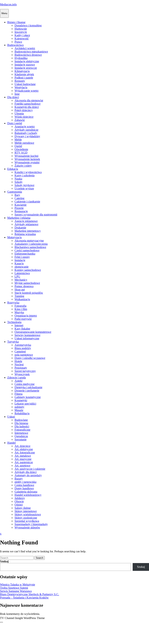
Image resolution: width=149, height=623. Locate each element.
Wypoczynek (22, 374)
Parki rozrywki (23, 318)
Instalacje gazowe (25, 64)
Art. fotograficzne (25, 452)
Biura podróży (23, 348)
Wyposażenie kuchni (26, 155)
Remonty (20, 80)
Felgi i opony (22, 256)
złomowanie (22, 266)
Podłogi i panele (24, 77)
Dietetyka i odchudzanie (28, 387)
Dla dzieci (13, 97)
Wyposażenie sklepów (27, 527)
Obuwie (19, 501)
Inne (17, 93)
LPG (17, 276)
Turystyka (13, 341)
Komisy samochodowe (28, 269)
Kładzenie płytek (24, 74)
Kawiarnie (21, 204)
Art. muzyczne (23, 459)
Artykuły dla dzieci (26, 472)
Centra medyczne (25, 384)
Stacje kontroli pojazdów (29, 292)
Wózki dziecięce (24, 116)
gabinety (19, 406)
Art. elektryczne (24, 449)
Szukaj (4, 561)
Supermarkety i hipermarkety (31, 524)
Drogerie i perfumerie (27, 390)
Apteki (18, 380)
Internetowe (21, 432)
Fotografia (20, 305)
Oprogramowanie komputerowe (33, 331)
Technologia (14, 322)
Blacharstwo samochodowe (30, 247)
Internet (19, 325)
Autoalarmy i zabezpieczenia (31, 243)
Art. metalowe (23, 455)
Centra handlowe (24, 485)
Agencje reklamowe (26, 221)
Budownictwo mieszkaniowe (31, 51)
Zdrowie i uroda (16, 377)
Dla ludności (22, 426)
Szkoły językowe (24, 185)
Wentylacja (21, 87)
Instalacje (20, 260)
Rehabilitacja (22, 413)
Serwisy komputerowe (27, 335)
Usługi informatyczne (27, 338)
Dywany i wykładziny (27, 136)
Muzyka (19, 312)
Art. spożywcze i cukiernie (30, 468)
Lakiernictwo (22, 273)
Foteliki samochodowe (28, 103)
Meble (18, 139)
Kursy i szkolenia (25, 175)
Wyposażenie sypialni (27, 162)
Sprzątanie (21, 439)
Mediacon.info (8, 4)
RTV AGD (21, 152)
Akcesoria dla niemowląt (29, 100)
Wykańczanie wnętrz (27, 90)
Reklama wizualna (25, 234)
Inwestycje (21, 32)
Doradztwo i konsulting (28, 25)
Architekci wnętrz (25, 48)
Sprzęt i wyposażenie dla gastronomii (36, 214)
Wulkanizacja (22, 299)
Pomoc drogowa (24, 286)
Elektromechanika (25, 253)
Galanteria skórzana (26, 491)
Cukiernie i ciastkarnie (27, 201)
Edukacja (12, 168)
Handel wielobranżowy (28, 494)
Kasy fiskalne (22, 328)
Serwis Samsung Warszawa (16, 591)
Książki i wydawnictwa (28, 172)
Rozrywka (13, 302)
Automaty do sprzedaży (28, 475)
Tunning (19, 296)
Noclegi (19, 364)
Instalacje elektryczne (27, 61)
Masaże (19, 410)
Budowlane (21, 419)
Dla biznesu (21, 423)
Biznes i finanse (16, 22)
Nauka (18, 178)
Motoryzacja (14, 237)
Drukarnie (20, 227)
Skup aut (20, 289)
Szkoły (19, 181)
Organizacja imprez (26, 315)
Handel (11, 442)
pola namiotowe (24, 354)
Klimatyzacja (22, 71)
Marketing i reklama (18, 217)
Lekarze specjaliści (25, 403)
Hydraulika (21, 58)
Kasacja (19, 263)
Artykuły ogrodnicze (26, 129)
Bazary (19, 478)
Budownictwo (15, 45)
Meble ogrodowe (24, 142)
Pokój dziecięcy (24, 110)
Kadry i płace (22, 35)
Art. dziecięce (22, 446)
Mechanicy (21, 279)
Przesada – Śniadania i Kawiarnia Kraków (24, 597)
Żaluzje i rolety (23, 165)
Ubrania (19, 113)
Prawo (18, 41)
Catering (19, 198)
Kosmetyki (21, 400)
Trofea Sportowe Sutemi (14, 587)
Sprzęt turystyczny (25, 371)
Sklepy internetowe (26, 511)
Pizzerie (19, 208)
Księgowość (22, 38)
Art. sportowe (22, 465)
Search (39, 558)
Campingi (20, 351)
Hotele (18, 361)
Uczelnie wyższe (24, 188)
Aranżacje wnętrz (25, 126)
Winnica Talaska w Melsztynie (17, 584)
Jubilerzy (20, 498)
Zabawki (20, 120)
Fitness (19, 393)
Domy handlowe (24, 488)
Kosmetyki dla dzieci (27, 106)
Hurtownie (21, 28)
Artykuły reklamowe (26, 224)
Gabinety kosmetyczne (28, 397)
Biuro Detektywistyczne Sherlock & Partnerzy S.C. (29, 594)
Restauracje (21, 211)
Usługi (11, 416)
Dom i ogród (14, 123)
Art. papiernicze (24, 462)
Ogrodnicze (21, 436)
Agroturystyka (23, 344)
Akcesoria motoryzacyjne (29, 240)
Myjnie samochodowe (27, 283)
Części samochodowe (27, 250)
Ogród (18, 146)
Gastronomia (14, 191)
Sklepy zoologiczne (26, 517)
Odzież (19, 504)
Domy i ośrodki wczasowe (30, 357)
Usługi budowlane (25, 84)
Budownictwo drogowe (28, 54)
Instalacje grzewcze (26, 67)
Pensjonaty (21, 367)
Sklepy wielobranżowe (28, 514)
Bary (17, 194)
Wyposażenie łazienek (27, 159)
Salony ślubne (23, 507)
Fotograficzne (22, 429)
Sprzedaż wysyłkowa (27, 520)
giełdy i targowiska (25, 481)
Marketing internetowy (28, 230)
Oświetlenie (21, 149)
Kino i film (21, 309)
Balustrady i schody (26, 133)
